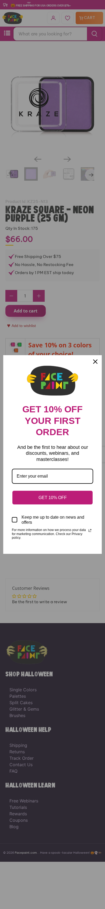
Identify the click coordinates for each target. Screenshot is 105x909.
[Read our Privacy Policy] (90, 530)
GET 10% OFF (52, 497)
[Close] (95, 361)
